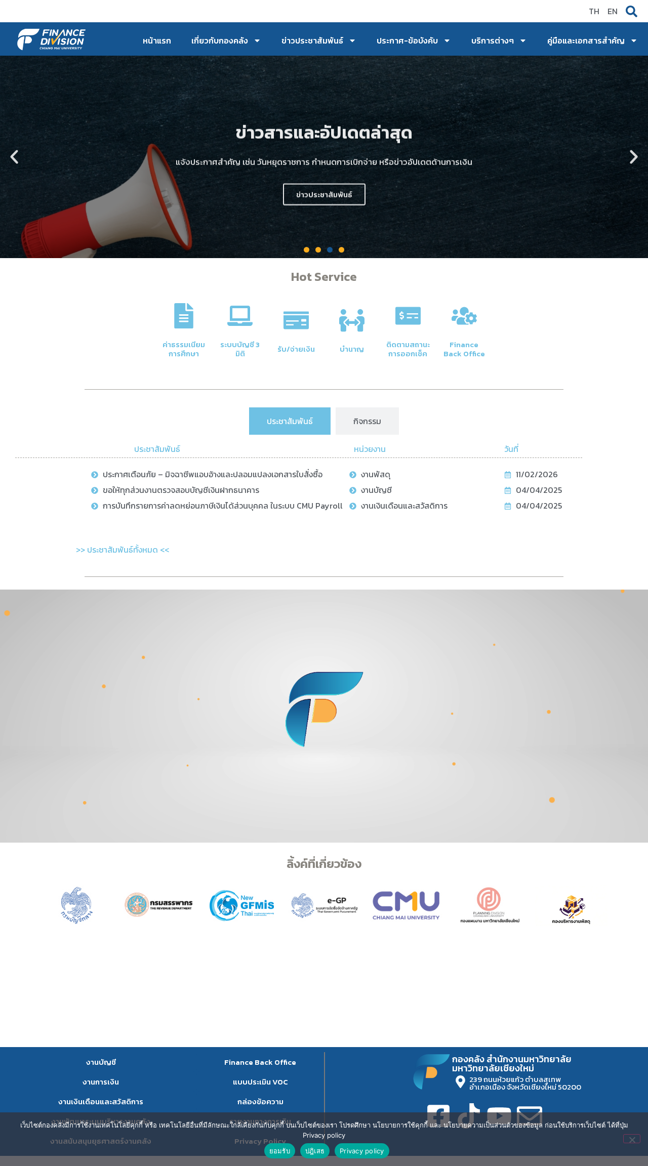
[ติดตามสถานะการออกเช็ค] (408, 315)
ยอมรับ (279, 1151)
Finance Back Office (464, 349)
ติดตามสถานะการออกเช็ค (408, 349)
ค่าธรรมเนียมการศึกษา (184, 349)
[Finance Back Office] (464, 315)
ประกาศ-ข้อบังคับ (407, 40)
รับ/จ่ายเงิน (296, 349)
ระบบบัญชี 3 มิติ (240, 349)
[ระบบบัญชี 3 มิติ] (240, 315)
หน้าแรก (157, 40)
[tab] (290, 421)
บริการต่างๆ (492, 40)
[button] (14, 157)
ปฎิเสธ (315, 1151)
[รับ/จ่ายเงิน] (296, 320)
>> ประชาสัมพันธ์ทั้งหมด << (122, 550)
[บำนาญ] (351, 320)
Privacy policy (362, 1151)
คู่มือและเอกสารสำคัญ (586, 40)
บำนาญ (352, 349)
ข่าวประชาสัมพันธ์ (312, 40)
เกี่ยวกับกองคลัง (219, 40)
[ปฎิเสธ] (631, 1138)
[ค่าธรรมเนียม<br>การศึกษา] (183, 315)
